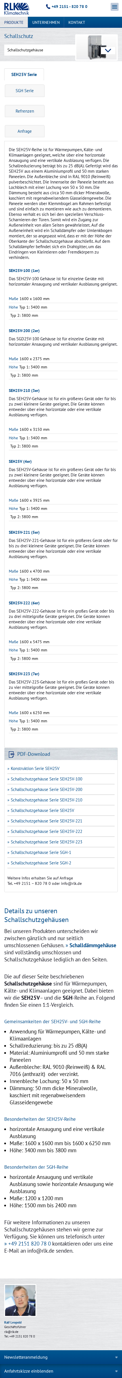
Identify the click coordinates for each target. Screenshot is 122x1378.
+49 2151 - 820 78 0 (69, 6)
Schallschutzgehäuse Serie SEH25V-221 (46, 821)
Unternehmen (46, 22)
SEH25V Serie (24, 74)
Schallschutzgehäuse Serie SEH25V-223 (46, 842)
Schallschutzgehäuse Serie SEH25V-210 (46, 800)
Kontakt (76, 22)
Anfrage (25, 131)
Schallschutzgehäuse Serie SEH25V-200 (46, 789)
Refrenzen (25, 111)
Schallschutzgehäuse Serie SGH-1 (41, 852)
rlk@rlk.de (11, 1332)
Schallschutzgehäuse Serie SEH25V (42, 810)
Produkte (14, 22)
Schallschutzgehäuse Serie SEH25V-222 (46, 831)
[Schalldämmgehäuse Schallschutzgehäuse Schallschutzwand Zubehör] (61, 50)
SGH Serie (25, 90)
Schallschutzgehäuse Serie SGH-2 (41, 863)
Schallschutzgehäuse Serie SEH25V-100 (46, 779)
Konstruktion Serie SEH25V (35, 768)
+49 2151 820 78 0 (29, 1243)
